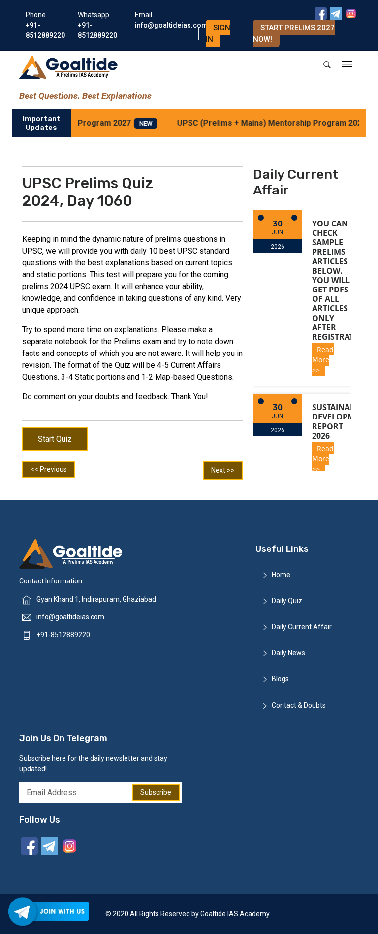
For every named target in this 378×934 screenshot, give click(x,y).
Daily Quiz (287, 601)
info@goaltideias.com (70, 617)
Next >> (223, 470)
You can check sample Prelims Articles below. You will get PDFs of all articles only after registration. (341, 280)
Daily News (288, 653)
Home (281, 575)
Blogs (280, 679)
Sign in (218, 33)
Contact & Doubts (299, 705)
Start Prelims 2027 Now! (294, 33)
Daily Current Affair (302, 627)
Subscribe (155, 792)
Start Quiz (55, 439)
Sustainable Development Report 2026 (341, 421)
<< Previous (49, 469)
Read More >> (323, 360)
